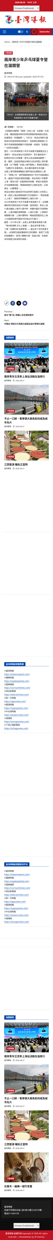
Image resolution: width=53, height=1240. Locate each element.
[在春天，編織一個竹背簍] (26, 1167)
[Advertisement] (26, 271)
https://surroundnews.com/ (17, 687)
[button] (4, 32)
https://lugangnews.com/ (16, 708)
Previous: (19, 313)
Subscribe (44, 31)
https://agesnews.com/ (15, 701)
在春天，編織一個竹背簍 (18, 1186)
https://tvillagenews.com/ (16, 728)
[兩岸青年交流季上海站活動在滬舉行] (26, 358)
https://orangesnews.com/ (16, 721)
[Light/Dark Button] (20, 31)
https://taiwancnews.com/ (16, 714)
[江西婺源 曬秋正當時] (26, 446)
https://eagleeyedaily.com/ (16, 681)
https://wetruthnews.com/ (16, 694)
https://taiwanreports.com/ (17, 674)
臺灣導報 (8, 73)
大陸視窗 (8, 53)
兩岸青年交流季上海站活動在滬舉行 (24, 376)
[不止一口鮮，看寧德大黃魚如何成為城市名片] (26, 400)
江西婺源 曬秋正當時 (16, 464)
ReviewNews (25, 1236)
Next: (24, 322)
